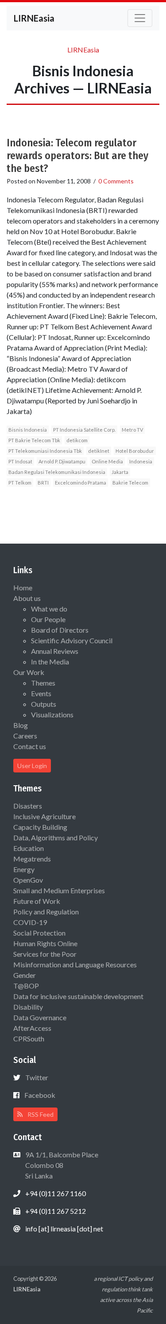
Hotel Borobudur (135, 451)
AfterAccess (32, 1028)
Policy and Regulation (46, 911)
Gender (24, 975)
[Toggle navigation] (139, 18)
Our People (48, 619)
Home (22, 587)
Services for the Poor (45, 954)
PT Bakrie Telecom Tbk (34, 440)
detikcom (77, 440)
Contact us (29, 746)
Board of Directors (60, 630)
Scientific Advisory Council (71, 640)
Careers (25, 735)
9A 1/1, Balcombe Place (61, 1165)
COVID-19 (30, 922)
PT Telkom (19, 482)
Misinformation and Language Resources (75, 964)
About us (27, 598)
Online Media (107, 461)
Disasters (27, 806)
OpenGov (28, 880)
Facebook (39, 1095)
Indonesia (140, 461)
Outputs (43, 704)
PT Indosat (20, 461)
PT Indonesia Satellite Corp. (84, 430)
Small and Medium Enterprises (59, 890)
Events (41, 693)
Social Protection (39, 933)
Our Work (28, 672)
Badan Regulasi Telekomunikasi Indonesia (56, 472)
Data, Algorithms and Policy (55, 837)
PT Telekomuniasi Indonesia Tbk (45, 451)
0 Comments (116, 181)
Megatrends (32, 858)
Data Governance (39, 1017)
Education (28, 848)
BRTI (43, 482)
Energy (24, 869)
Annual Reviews (54, 651)
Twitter (36, 1077)
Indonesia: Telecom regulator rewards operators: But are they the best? (77, 156)
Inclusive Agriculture (44, 816)
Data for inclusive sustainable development (78, 996)
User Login (32, 765)
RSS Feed (40, 1114)
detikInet (98, 451)
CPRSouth (28, 1038)
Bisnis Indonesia (27, 430)
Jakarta (120, 472)
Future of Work (36, 901)
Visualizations (52, 714)
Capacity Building (40, 827)
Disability (28, 1007)
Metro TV (132, 430)
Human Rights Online (45, 943)
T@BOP (26, 985)
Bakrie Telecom (130, 482)
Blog (20, 725)
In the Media (50, 661)
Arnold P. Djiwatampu (62, 461)
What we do (49, 608)
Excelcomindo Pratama (80, 482)
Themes (43, 683)
